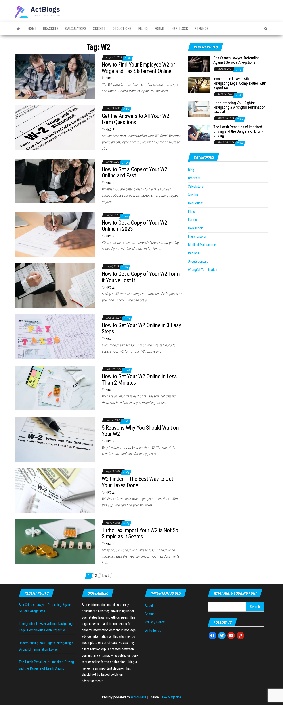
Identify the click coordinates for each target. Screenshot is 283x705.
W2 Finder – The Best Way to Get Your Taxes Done (137, 482)
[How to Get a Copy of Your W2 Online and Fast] (55, 181)
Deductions (122, 28)
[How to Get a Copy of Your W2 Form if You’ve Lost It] (55, 285)
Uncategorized (198, 261)
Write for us (153, 631)
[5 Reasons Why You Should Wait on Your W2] (55, 439)
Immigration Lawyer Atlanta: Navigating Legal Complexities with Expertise (239, 83)
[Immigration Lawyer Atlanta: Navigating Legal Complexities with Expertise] (199, 85)
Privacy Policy (155, 622)
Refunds (201, 28)
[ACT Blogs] (18, 28)
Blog (191, 170)
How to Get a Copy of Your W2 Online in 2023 (134, 225)
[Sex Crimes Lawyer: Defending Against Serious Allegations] (199, 64)
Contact (150, 614)
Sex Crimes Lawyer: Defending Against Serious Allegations (236, 60)
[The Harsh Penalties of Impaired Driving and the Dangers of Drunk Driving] (199, 133)
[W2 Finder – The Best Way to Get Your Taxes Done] (55, 490)
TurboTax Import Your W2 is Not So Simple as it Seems (140, 533)
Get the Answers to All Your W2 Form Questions (135, 119)
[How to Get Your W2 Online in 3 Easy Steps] (55, 336)
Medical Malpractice (202, 245)
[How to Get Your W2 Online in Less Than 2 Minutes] (55, 388)
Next (105, 576)
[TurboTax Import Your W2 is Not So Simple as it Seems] (55, 541)
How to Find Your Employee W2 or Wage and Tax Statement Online (138, 67)
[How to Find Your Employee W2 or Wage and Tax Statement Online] (55, 76)
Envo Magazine (170, 697)
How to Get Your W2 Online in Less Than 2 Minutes (139, 379)
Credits (99, 28)
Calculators (75, 28)
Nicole (110, 78)
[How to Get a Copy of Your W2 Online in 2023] (55, 234)
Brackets (51, 28)
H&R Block (179, 28)
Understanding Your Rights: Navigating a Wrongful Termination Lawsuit (239, 107)
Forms (159, 28)
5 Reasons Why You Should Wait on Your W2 (140, 430)
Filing (143, 28)
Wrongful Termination (202, 270)
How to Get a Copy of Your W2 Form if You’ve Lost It (141, 276)
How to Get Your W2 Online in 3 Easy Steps (141, 328)
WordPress (138, 697)
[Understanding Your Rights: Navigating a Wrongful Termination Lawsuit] (199, 109)
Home (32, 28)
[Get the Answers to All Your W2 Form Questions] (55, 127)
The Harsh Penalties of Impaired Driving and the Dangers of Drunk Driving (238, 131)
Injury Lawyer (197, 236)
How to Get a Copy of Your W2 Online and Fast (134, 172)
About (149, 606)
